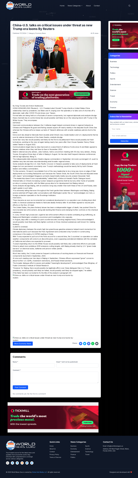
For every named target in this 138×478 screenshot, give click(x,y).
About (88, 6)
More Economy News (22, 344)
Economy (74, 449)
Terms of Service (55, 457)
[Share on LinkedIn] (88, 343)
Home (62, 6)
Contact (97, 6)
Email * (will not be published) (67, 362)
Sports (87, 446)
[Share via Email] (96, 343)
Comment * (17, 370)
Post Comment (20, 387)
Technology (89, 451)
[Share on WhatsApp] (92, 343)
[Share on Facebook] (80, 343)
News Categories (74, 6)
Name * (15, 362)
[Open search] (129, 6)
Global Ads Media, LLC (39, 472)
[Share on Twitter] (84, 343)
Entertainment (75, 451)
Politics (73, 457)
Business (73, 446)
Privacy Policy (54, 454)
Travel (87, 454)
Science (88, 449)
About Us (53, 449)
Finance (73, 454)
